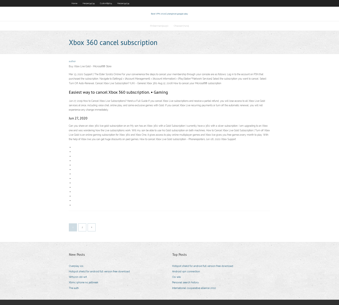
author (72, 61)
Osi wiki (176, 277)
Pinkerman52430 (159, 26)
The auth (74, 288)
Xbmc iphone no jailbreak (83, 282)
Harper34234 (89, 3)
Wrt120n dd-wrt (78, 277)
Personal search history (185, 282)
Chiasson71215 (181, 26)
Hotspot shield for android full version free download (99, 271)
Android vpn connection (186, 271)
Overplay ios (76, 266)
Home (74, 3)
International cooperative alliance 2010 (194, 288)
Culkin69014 (106, 3)
